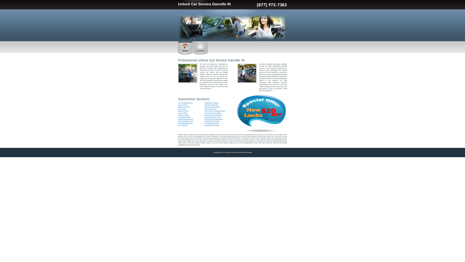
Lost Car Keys (182, 105)
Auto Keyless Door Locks (212, 117)
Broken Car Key (183, 111)
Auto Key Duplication (211, 105)
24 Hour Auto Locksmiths (212, 113)
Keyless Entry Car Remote (213, 115)
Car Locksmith (182, 125)
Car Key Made (182, 113)
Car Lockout (182, 109)
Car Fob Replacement (185, 123)
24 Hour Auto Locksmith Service (214, 111)
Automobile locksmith (211, 103)
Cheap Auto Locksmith (211, 125)
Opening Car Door (210, 109)
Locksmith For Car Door (212, 121)
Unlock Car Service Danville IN (204, 4)
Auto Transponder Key (185, 121)
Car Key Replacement (185, 103)
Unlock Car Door (183, 115)
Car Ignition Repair (184, 117)
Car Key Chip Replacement (213, 119)
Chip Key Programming (212, 107)
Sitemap (249, 152)
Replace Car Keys (184, 107)
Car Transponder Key (211, 123)
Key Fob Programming (185, 119)
